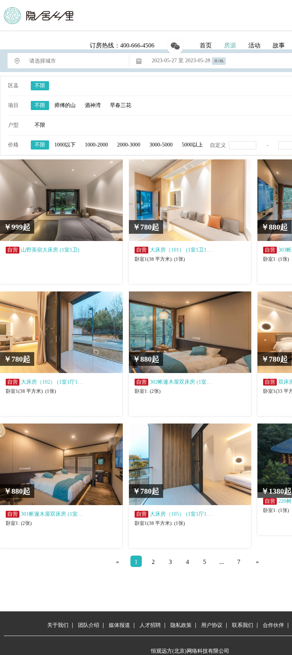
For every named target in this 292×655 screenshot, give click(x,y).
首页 (206, 45)
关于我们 (57, 625)
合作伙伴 (273, 625)
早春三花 (120, 105)
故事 (279, 45)
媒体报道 (119, 625)
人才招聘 (150, 625)
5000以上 (192, 145)
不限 (40, 85)
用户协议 (211, 625)
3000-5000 (161, 145)
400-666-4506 (137, 45)
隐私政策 (181, 625)
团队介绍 (88, 625)
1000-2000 (96, 145)
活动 (254, 45)
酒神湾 (93, 105)
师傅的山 (65, 105)
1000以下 (65, 145)
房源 (230, 45)
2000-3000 (128, 145)
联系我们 (242, 625)
